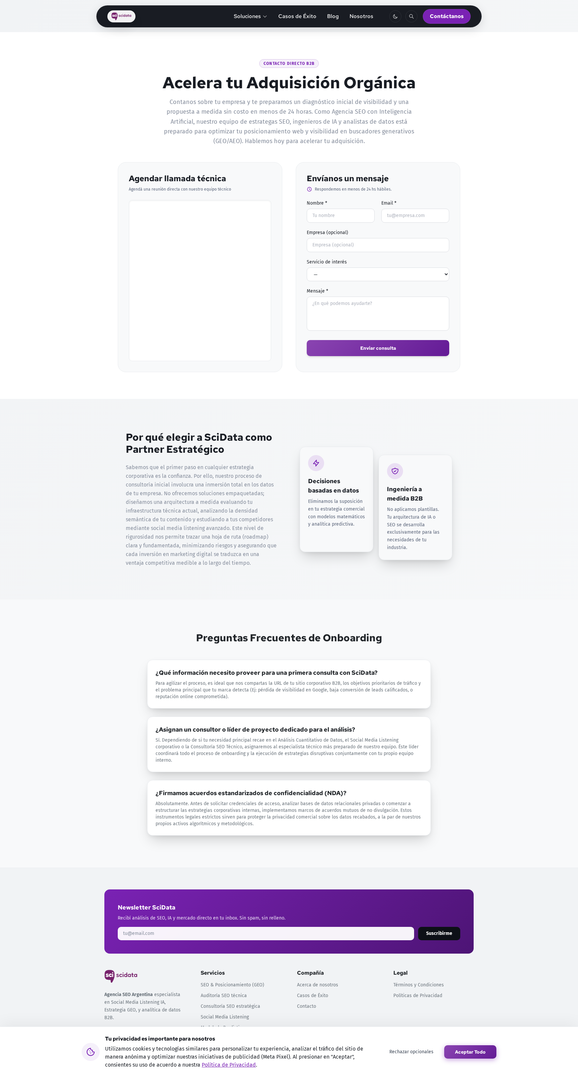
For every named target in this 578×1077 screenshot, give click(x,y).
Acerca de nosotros (317, 985)
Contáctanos (447, 16)
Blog (333, 16)
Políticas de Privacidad (417, 995)
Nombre (317, 203)
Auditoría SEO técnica (224, 995)
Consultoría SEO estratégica (230, 1006)
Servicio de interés (327, 262)
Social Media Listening (225, 1017)
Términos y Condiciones (418, 985)
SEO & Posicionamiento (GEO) (232, 985)
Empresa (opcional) (327, 232)
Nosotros (361, 16)
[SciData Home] (121, 16)
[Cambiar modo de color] (395, 16)
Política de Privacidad (229, 1065)
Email (388, 203)
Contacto (306, 1006)
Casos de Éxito (297, 16)
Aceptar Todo (470, 1052)
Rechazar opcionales (411, 1052)
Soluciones (247, 16)
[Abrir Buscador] (411, 16)
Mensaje (317, 291)
